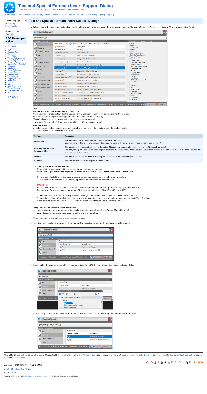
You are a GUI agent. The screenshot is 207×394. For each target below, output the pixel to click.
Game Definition (14, 70)
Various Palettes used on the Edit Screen (16, 59)
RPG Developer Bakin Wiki (18, 369)
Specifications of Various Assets (14, 87)
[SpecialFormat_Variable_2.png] (75, 289)
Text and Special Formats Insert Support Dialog (65, 5)
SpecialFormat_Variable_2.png (83, 355)
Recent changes (92, 15)
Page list (71, 15)
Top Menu (11, 54)
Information (61, 355)
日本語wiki (12, 97)
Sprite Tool (11, 80)
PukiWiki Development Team (32, 376)
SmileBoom (15, 373)
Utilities (10, 84)
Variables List (12, 76)
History (40, 15)
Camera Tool (12, 74)
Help (103, 15)
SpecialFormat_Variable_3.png (30, 355)
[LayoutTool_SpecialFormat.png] (100, 68)
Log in (110, 15)
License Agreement (15, 90)
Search (80, 15)
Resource (11, 66)
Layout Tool (12, 72)
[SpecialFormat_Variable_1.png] (75, 244)
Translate (14, 26)
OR (17, 32)
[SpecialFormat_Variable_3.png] (75, 333)
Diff (33, 15)
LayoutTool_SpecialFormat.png (188, 355)
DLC (9, 92)
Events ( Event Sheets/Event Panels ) (16, 63)
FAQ (9, 50)
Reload (55, 15)
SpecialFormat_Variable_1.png (135, 355)
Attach (47, 15)
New (64, 15)
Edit (20, 15)
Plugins (10, 82)
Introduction (12, 48)
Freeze (27, 15)
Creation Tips (12, 52)
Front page (10, 15)
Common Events (14, 78)
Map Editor (11, 56)
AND (10, 32)
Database (11, 68)
